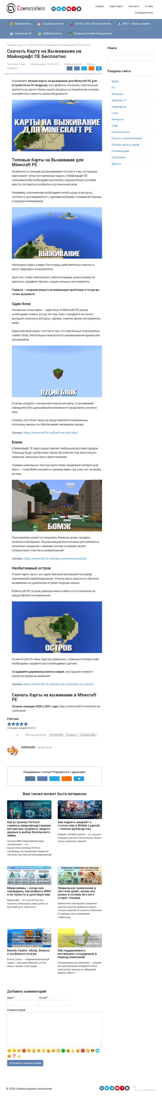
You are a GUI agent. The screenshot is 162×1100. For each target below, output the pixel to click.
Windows (117, 94)
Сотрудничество (144, 12)
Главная (99, 6)
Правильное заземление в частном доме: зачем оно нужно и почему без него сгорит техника (77, 893)
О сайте (149, 6)
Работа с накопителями (127, 138)
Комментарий (16, 1010)
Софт (115, 125)
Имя (11, 997)
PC (113, 87)
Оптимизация (120, 151)
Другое (78, 64)
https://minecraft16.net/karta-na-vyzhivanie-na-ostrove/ (59, 684)
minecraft (57, 735)
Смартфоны (119, 106)
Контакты (133, 6)
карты (72, 735)
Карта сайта (116, 6)
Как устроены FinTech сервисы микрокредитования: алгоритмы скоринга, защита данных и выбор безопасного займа (29, 828)
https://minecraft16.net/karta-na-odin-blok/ (51, 432)
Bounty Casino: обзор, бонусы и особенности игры (28, 952)
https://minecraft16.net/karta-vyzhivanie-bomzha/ (55, 558)
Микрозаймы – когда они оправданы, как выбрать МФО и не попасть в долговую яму (29, 891)
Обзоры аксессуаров (125, 144)
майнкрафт (88, 735)
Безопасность (121, 132)
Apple (115, 81)
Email (43, 997)
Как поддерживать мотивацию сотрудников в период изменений (77, 954)
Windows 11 (119, 100)
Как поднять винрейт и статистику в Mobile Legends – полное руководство (79, 825)
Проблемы (119, 157)
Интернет (118, 119)
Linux (115, 113)
